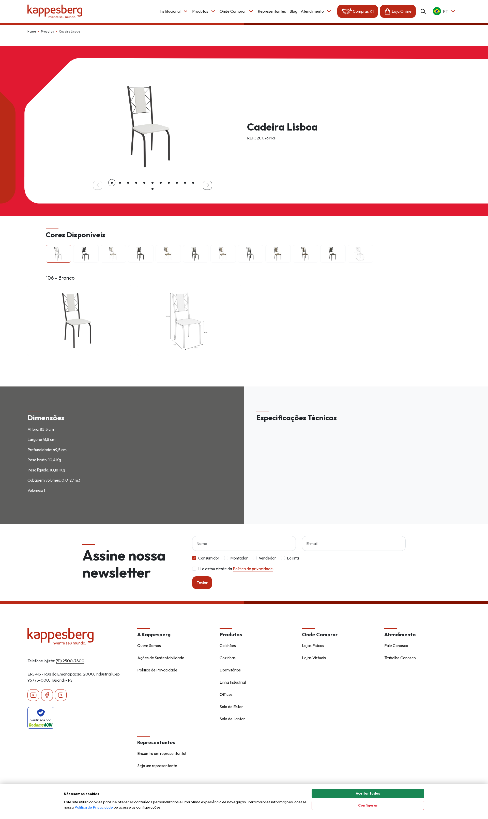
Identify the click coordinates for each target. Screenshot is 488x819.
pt (445, 11)
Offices (226, 694)
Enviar (202, 582)
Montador (239, 558)
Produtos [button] (200, 11)
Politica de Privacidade (157, 669)
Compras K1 (363, 11)
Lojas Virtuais (314, 657)
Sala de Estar (231, 706)
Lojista (293, 558)
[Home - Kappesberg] (79, 636)
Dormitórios (230, 669)
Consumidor (208, 558)
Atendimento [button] (312, 11)
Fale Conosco (396, 645)
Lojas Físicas (313, 645)
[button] (112, 183)
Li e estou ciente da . (236, 568)
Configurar (368, 805)
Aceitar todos (368, 793)
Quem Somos (149, 645)
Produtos (47, 31)
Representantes (272, 11)
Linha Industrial (233, 682)
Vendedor (267, 558)
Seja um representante (157, 765)
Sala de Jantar (232, 718)
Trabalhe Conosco (400, 657)
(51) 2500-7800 (70, 660)
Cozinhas (228, 657)
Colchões (228, 645)
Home (31, 31)
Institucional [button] (170, 11)
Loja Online (401, 11)
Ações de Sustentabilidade (160, 657)
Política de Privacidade (93, 807)
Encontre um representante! (161, 753)
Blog (293, 11)
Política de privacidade (253, 568)
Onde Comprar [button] (233, 11)
